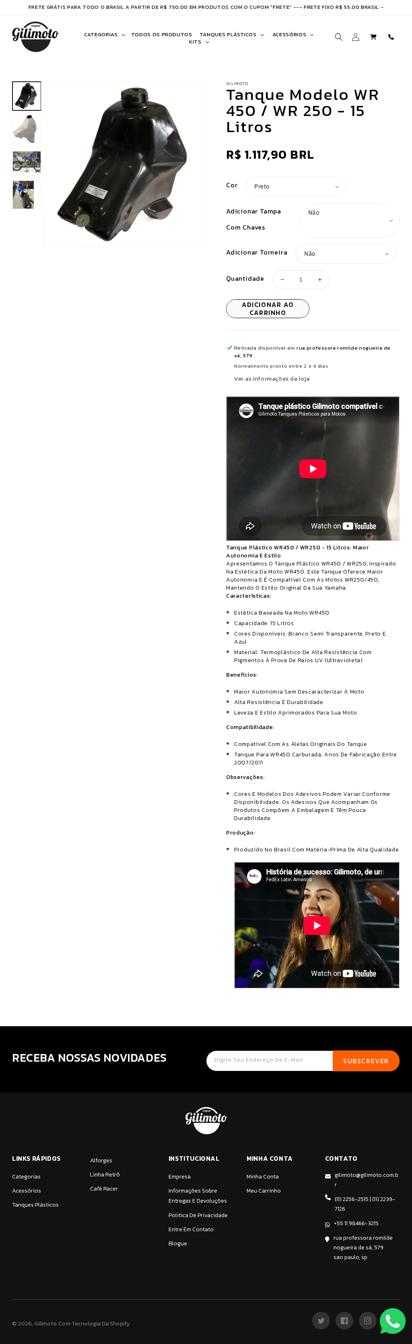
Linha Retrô (105, 1174)
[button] (104, 34)
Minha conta (263, 1176)
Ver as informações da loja (272, 379)
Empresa (180, 1176)
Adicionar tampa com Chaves (253, 219)
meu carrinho (264, 1191)
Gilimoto (45, 1323)
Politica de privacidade (198, 1215)
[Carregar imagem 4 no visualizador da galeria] (26, 194)
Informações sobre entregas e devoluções (198, 1196)
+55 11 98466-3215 (356, 1223)
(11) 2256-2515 (352, 1199)
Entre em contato (191, 1229)
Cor (231, 185)
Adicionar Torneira (256, 252)
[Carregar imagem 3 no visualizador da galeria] (26, 162)
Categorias (26, 1176)
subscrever (366, 1061)
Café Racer (104, 1189)
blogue (178, 1243)
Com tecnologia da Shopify (94, 1323)
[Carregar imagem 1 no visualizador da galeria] (26, 96)
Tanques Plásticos (35, 1205)
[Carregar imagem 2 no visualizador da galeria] (26, 129)
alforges (101, 1160)
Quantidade (245, 278)
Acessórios (26, 1191)
